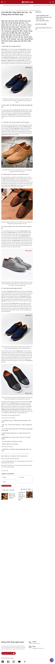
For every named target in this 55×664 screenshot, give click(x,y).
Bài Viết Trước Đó (8, 490)
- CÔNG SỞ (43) (39, 19)
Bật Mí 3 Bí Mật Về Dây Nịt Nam (12, 495)
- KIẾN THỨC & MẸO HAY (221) (43, 17)
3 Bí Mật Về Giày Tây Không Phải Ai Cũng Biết (21, 496)
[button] (5, 2)
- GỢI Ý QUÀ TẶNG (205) (42, 20)
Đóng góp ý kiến (7, 653)
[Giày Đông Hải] (27, 2)
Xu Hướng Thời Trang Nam (10, 10)
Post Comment (6, 485)
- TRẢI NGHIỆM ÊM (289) (42, 15)
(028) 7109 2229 (36, 643)
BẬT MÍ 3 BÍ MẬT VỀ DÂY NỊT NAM (10, 458)
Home (2, 10)
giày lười (5, 178)
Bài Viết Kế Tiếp (26, 489)
